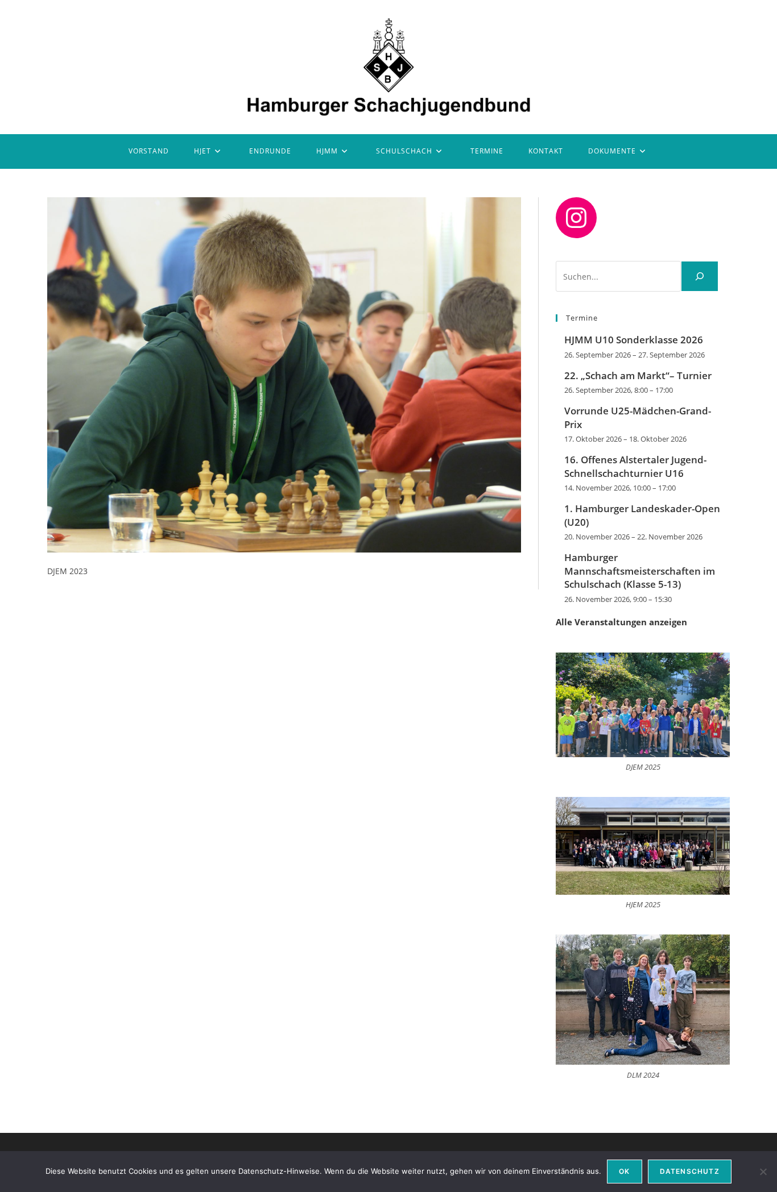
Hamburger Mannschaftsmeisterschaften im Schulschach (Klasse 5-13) (639, 571)
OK (624, 1171)
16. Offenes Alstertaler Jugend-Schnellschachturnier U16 (635, 466)
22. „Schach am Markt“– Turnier (638, 375)
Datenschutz (690, 1171)
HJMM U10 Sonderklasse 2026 (633, 339)
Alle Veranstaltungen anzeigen (621, 622)
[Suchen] (699, 276)
